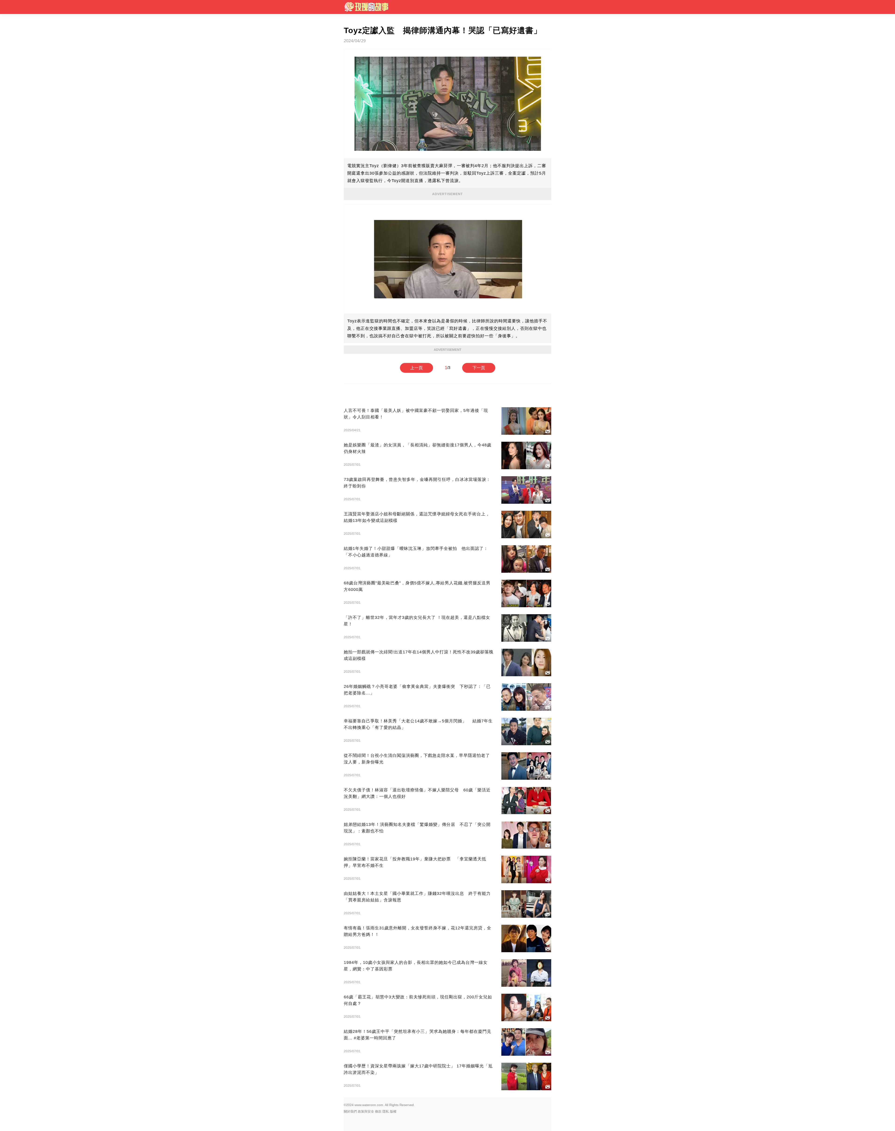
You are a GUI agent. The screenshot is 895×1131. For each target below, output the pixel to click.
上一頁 (416, 368)
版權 (393, 1111)
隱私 (385, 1111)
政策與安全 (366, 1111)
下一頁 (478, 368)
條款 (378, 1111)
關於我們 (350, 1111)
